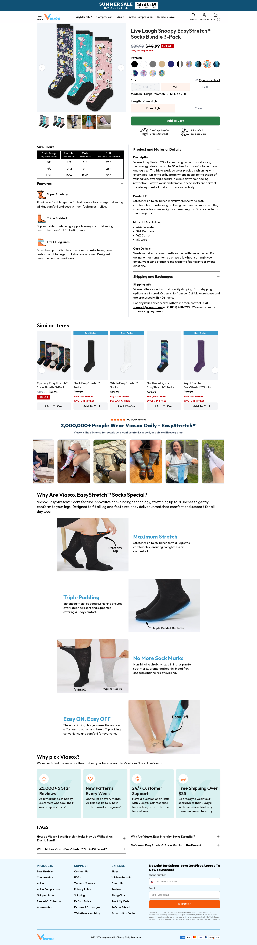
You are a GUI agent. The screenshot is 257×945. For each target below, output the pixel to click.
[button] (40, 17)
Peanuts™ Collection (49, 901)
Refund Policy (82, 901)
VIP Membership (121, 877)
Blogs (115, 871)
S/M (145, 87)
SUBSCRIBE (184, 904)
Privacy (217, 919)
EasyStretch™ (83, 17)
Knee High (153, 108)
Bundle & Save (166, 17)
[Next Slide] (121, 67)
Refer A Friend (121, 907)
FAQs (77, 877)
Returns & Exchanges (87, 907)
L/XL (205, 87)
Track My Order (121, 901)
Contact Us (81, 871)
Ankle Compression (141, 17)
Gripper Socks (45, 895)
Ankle (120, 17)
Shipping (79, 895)
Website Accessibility (87, 913)
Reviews (117, 889)
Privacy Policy (82, 889)
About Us (117, 883)
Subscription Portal (123, 913)
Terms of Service (84, 883)
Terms (210, 919)
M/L (175, 87)
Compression (104, 17)
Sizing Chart (119, 895)
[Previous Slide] (42, 67)
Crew (198, 108)
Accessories (44, 907)
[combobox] (154, 881)
